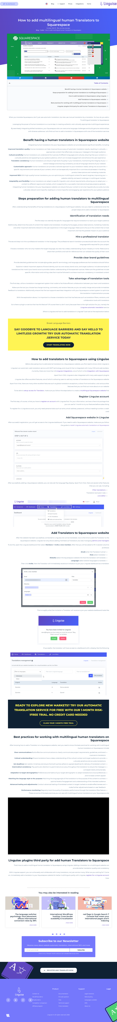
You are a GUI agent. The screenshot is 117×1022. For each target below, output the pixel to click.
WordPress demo (37, 997)
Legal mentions (89, 993)
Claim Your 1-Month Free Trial (58, 723)
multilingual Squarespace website (93, 390)
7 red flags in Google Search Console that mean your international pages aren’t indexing (96, 917)
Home (89, 4)
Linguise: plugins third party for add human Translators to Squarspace (81, 106)
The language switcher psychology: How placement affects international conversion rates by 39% (23, 917)
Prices (70, 4)
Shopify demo (36, 1000)
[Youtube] (15, 1000)
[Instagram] (8, 1000)
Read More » (105, 925)
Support (62, 4)
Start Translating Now (58, 345)
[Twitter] (30, 1000)
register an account (48, 401)
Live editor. (101, 496)
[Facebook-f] (23, 1000)
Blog (52, 4)
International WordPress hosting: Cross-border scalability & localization (61, 916)
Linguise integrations (64, 371)
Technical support (63, 1003)
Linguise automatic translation (92, 307)
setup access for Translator (34, 390)
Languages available (91, 1000)
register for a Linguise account (97, 875)
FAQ (59, 1000)
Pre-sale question (63, 997)
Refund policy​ (89, 997)
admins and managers (100, 541)
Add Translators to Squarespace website (92, 99)
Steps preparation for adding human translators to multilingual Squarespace (79, 92)
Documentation (63, 993)
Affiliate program (37, 1006)
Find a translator (63, 1006)
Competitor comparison (39, 1003)
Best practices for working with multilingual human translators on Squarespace (78, 103)
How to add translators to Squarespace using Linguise (87, 96)
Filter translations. (99, 490)
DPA (86, 1003)
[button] (97, 78)
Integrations (80, 4)
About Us (87, 1006)
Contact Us (35, 993)
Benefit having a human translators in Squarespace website (86, 89)
